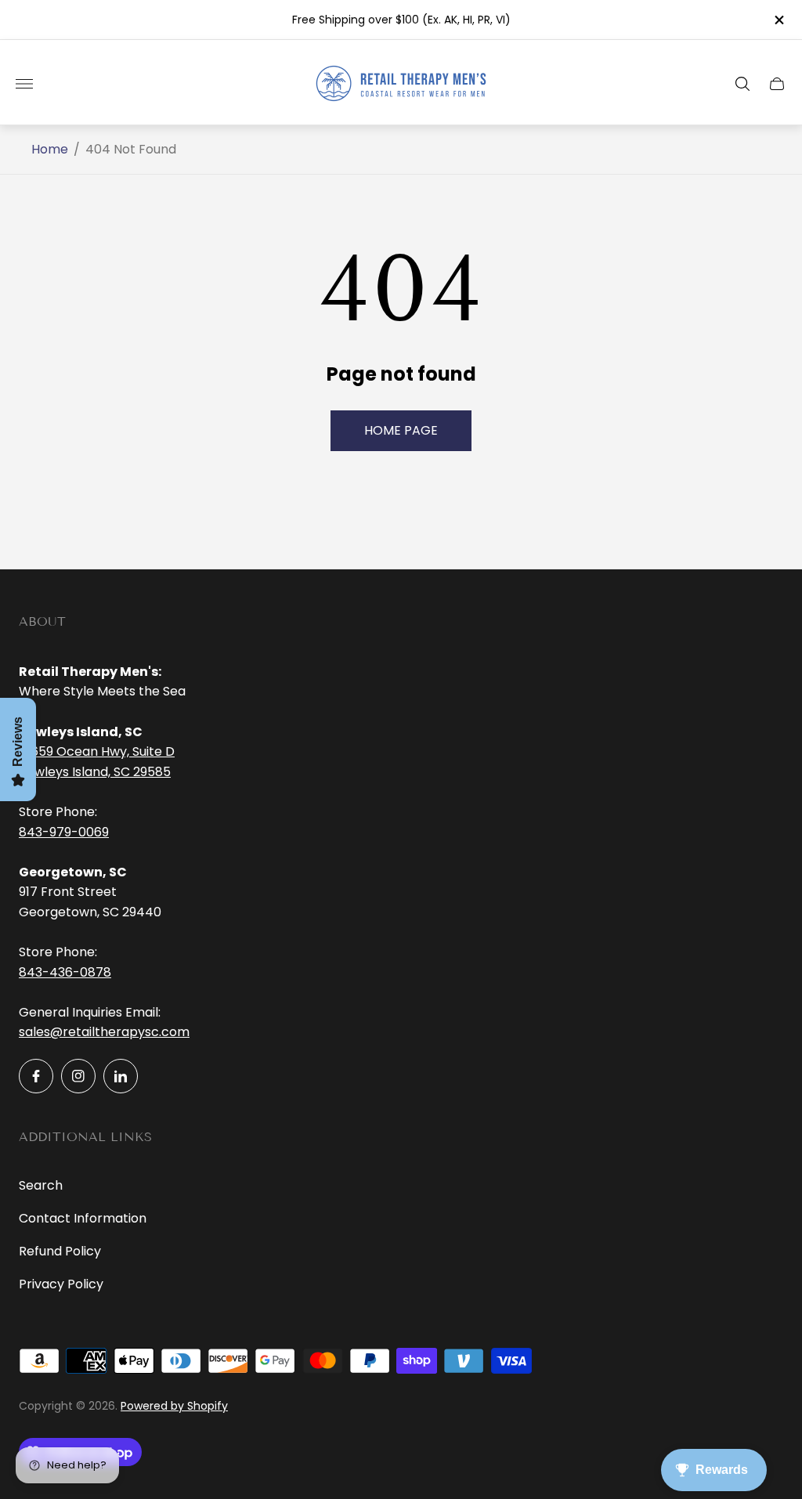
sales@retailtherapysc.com (104, 1032)
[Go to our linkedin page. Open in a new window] (120, 1076)
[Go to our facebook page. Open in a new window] (36, 1076)
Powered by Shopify (174, 1406)
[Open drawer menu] (24, 84)
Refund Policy (60, 1251)
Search (41, 1185)
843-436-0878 (65, 972)
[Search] (742, 84)
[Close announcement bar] (778, 20)
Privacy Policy (61, 1284)
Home (49, 149)
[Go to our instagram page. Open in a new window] (78, 1076)
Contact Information (82, 1218)
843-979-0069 (64, 832)
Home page (401, 430)
